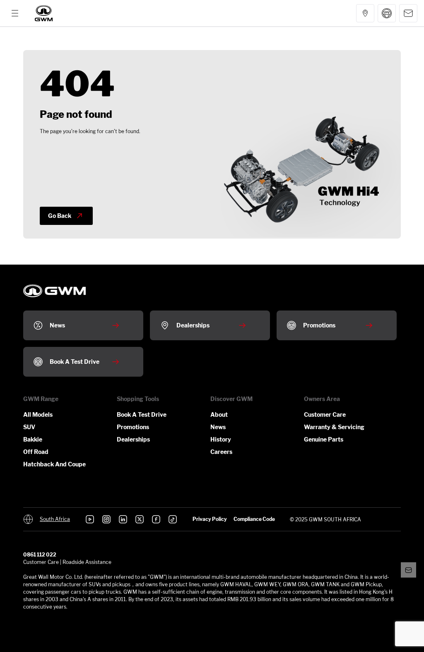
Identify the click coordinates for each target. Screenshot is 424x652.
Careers (221, 451)
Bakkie (32, 439)
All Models (38, 414)
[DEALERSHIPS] (365, 13)
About (219, 414)
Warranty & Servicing (334, 426)
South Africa (55, 519)
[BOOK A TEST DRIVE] (387, 13)
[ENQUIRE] (408, 13)
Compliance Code (254, 519)
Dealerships (133, 439)
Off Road (35, 451)
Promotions (133, 426)
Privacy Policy (210, 519)
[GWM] (44, 13)
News (218, 426)
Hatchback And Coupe (54, 464)
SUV (29, 426)
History (220, 439)
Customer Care (325, 414)
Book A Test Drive (141, 414)
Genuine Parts (323, 439)
